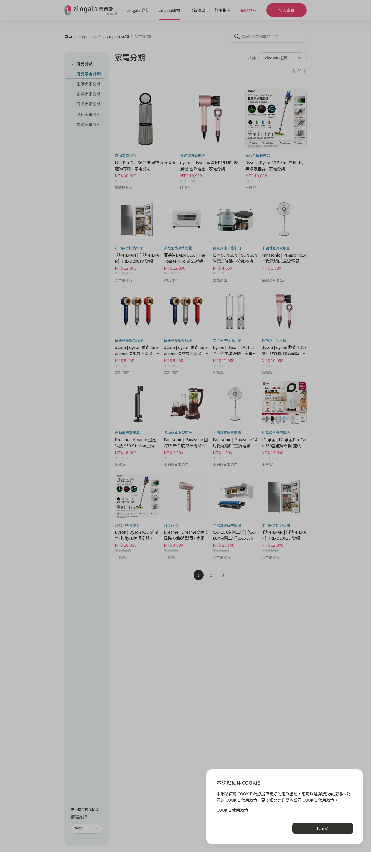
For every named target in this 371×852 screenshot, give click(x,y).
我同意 (322, 828)
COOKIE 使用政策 (232, 810)
